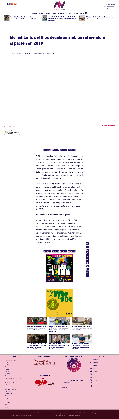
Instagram (95, 362)
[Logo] (59, 6)
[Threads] (91, 386)
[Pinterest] (71, 150)
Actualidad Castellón (67, 385)
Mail (94, 368)
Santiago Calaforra (108, 125)
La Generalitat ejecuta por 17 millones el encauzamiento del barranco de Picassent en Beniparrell (62, 18)
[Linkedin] (66, 150)
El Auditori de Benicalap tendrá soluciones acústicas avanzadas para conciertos (82, 328)
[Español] (15, 4)
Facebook (95, 359)
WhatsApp (95, 377)
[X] (55, 150)
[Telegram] (58, 150)
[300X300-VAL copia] (59, 303)
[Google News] (45, 150)
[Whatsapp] (47, 150)
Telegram (95, 371)
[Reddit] (69, 150)
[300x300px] (59, 281)
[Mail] (91, 368)
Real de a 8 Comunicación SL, (43, 413)
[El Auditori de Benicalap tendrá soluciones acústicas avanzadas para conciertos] (82, 18)
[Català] (12, 4)
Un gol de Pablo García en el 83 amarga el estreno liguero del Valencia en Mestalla (36, 328)
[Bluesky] (63, 150)
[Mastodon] (61, 150)
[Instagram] (50, 150)
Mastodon (95, 383)
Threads (95, 386)
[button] (5, 3)
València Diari (65, 387)
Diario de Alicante (66, 382)
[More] (74, 150)
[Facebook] (53, 150)
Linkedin (95, 365)
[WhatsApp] (91, 377)
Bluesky (95, 380)
